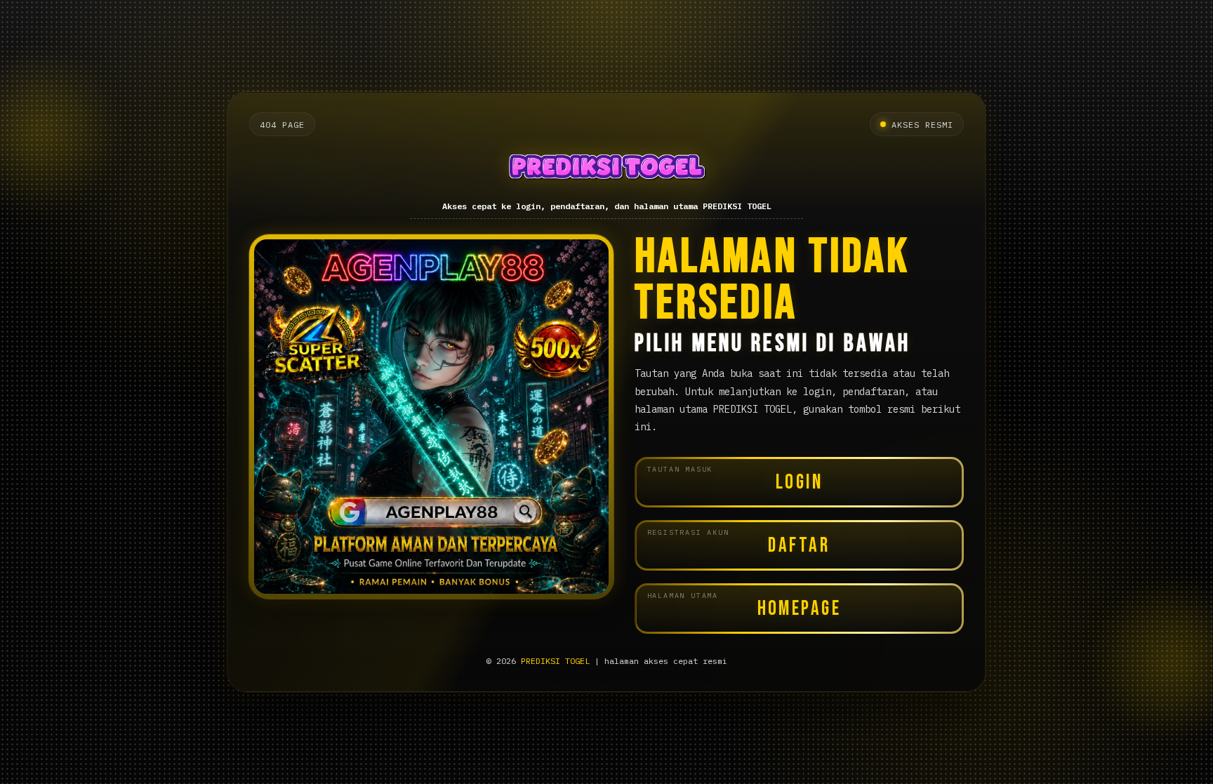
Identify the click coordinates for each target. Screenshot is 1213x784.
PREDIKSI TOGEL (555, 661)
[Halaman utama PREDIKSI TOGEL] (606, 169)
